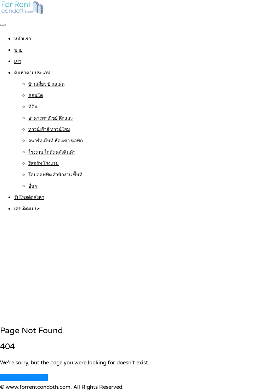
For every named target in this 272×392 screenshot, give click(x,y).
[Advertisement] (136, 269)
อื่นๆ (32, 186)
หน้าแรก (22, 39)
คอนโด (35, 95)
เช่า (17, 61)
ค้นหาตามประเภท (32, 73)
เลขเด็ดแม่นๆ (27, 209)
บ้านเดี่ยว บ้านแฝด (46, 84)
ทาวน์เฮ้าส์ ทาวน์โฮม (49, 129)
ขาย (18, 50)
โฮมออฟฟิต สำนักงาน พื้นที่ (55, 175)
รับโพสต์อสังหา (29, 197)
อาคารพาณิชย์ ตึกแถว (50, 118)
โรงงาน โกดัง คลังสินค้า (51, 152)
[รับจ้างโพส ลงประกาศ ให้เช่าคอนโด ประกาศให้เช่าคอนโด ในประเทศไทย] (22, 13)
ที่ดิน (33, 107)
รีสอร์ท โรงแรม (43, 163)
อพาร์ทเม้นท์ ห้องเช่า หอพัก (55, 141)
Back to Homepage (23, 377)
